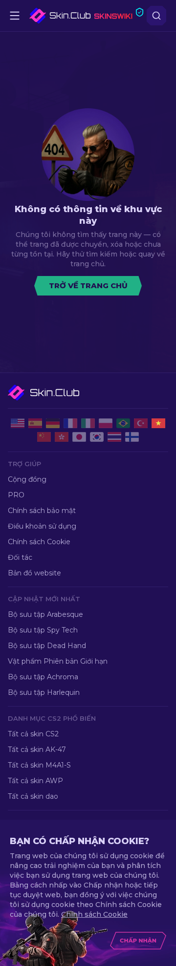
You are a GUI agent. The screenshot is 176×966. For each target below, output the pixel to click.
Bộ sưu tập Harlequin (44, 692)
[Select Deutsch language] (53, 423)
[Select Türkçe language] (141, 423)
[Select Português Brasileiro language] (123, 423)
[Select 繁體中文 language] (61, 437)
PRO (16, 495)
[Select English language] (17, 423)
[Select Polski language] (105, 423)
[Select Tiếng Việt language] (158, 423)
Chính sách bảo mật (42, 510)
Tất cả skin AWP (35, 780)
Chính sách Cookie (39, 541)
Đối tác (20, 557)
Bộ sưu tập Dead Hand (47, 645)
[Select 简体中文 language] (44, 437)
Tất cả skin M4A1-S (39, 765)
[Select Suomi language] (132, 437)
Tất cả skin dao (33, 796)
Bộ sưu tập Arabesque (45, 614)
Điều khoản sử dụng (42, 526)
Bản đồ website (34, 573)
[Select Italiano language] (88, 423)
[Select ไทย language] (114, 437)
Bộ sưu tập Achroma (43, 676)
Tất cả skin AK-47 (37, 749)
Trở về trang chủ (88, 285)
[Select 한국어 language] (97, 437)
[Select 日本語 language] (79, 437)
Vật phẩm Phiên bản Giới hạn (58, 661)
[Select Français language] (70, 423)
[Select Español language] (35, 423)
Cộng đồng (27, 479)
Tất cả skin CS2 (33, 733)
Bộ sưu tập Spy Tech (43, 630)
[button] (54, 392)
